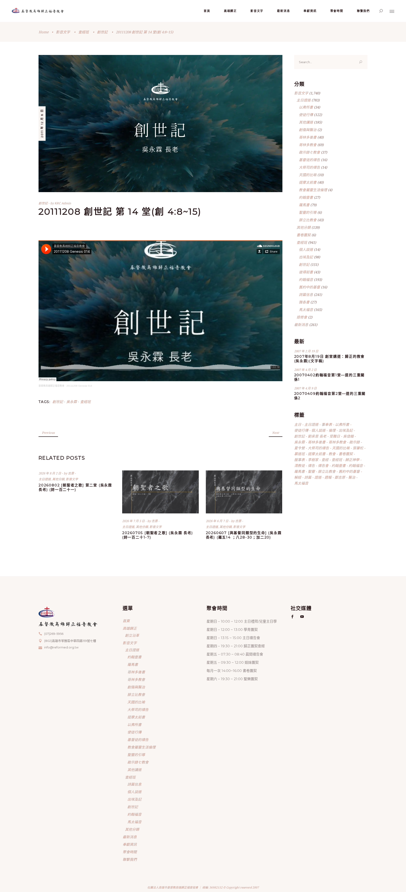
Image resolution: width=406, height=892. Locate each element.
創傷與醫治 (307, 129)
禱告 (311, 465)
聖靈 (311, 471)
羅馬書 (304, 204)
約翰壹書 (306, 197)
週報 (328, 477)
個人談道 (306, 249)
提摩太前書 (307, 182)
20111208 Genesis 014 (79, 385)
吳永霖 (71, 401)
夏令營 (299, 448)
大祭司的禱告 (309, 167)
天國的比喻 (307, 174)
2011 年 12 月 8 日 (42, 123)
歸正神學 (352, 459)
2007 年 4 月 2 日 (305, 370)
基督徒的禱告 (309, 159)
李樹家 (313, 459)
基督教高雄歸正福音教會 (51, 385)
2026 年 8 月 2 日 (50, 473)
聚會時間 (130, 851)
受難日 (334, 436)
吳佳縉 (348, 436)
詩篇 (307, 477)
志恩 (71, 473)
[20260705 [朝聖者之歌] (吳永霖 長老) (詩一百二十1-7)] (160, 491)
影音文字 (63, 32)
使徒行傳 (306, 114)
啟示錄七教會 (309, 152)
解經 (297, 477)
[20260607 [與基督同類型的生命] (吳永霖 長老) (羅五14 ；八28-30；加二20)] (244, 491)
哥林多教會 (307, 144)
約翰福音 (306, 279)
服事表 (299, 459)
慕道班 (299, 453)
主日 (297, 424)
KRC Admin (63, 203)
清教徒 (299, 465)
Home (44, 32)
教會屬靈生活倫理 (313, 189)
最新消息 (301, 324)
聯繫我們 (130, 859)
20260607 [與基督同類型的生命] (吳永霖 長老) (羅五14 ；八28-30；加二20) (244, 535)
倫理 (332, 430)
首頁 (126, 620)
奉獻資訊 (130, 844)
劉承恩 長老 (317, 436)
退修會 (302, 317)
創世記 (102, 32)
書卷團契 (304, 235)
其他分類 (58, 479)
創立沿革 (132, 635)
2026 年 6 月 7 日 (217, 521)
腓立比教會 (307, 219)
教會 (332, 453)
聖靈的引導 (307, 212)
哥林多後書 (307, 137)
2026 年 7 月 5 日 (133, 521)
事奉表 (326, 424)
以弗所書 (306, 107)
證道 (317, 477)
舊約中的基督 (309, 287)
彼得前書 (306, 272)
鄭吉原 (340, 477)
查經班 (83, 32)
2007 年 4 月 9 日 (305, 388)
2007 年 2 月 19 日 (306, 351)
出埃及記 (306, 257)
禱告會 (323, 465)
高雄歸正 (130, 628)
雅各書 (304, 302)
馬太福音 (306, 309)
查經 (324, 459)
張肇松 (358, 448)
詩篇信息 (306, 294)
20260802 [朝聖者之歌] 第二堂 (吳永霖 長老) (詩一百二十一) (75, 487)
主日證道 (45, 479)
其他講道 (306, 122)
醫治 (351, 477)
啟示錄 (354, 442)
